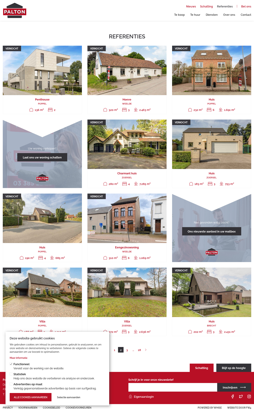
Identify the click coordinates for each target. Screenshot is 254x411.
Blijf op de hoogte (234, 368)
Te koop (179, 14)
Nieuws (191, 6)
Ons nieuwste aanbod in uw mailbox (212, 231)
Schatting (206, 6)
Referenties (225, 6)
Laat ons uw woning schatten (42, 157)
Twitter (241, 396)
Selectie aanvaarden (68, 397)
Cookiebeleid (51, 407)
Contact (246, 14)
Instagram (249, 396)
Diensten (212, 14)
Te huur (195, 14)
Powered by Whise (210, 407)
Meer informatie (18, 357)
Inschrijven (230, 387)
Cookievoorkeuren (78, 407)
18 (139, 350)
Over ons (229, 14)
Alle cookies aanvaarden (30, 397)
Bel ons (246, 6)
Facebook (233, 396)
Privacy (8, 407)
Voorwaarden (27, 407)
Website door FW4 (239, 407)
